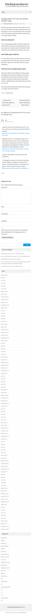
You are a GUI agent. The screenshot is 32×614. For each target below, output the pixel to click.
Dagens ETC (4, 543)
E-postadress (4, 214)
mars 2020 (3, 485)
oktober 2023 (4, 368)
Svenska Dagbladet (5, 587)
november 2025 (5, 299)
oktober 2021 (4, 433)
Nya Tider (3, 570)
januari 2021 (4, 458)
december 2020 (5, 460)
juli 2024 (3, 343)
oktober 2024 (4, 335)
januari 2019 (4, 523)
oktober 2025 (4, 302)
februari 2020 (4, 488)
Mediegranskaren (16, 4)
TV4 (2, 595)
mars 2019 (3, 518)
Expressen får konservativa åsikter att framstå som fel (8, 103)
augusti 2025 (4, 307)
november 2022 (5, 398)
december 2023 (5, 362)
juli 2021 (3, 441)
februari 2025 (4, 324)
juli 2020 (3, 474)
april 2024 (3, 351)
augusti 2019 (4, 504)
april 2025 (3, 318)
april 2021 (3, 450)
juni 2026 (3, 280)
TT (1, 592)
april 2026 (3, 285)
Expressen (3, 551)
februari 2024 (4, 357)
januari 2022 (4, 425)
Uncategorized (4, 597)
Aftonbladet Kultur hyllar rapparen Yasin (11, 259)
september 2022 (5, 403)
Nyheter (3, 573)
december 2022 (5, 395)
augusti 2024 (4, 340)
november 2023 (5, 365)
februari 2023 (4, 389)
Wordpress (24, 612)
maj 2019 (3, 512)
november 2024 (5, 332)
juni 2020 (3, 477)
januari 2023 (4, 392)
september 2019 (5, 501)
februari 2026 (4, 291)
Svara (2, 173)
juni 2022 (3, 411)
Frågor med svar (5, 554)
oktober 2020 (4, 466)
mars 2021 (3, 452)
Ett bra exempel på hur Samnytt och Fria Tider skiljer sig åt (15, 256)
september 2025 (5, 305)
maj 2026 (3, 283)
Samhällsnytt (4, 581)
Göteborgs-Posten (5, 562)
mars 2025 (3, 321)
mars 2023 (3, 387)
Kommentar (4, 187)
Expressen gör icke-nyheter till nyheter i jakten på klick (24, 103)
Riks (2, 578)
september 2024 (5, 337)
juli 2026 (3, 277)
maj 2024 (3, 348)
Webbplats (4, 221)
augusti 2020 (4, 471)
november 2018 (5, 529)
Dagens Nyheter (5, 546)
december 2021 (5, 428)
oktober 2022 (4, 400)
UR (1, 600)
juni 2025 (3, 313)
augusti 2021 (4, 439)
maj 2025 (3, 316)
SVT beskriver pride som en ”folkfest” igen (11, 266)
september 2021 (5, 436)
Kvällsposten (4, 565)
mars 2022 (3, 419)
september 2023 (5, 370)
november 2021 (5, 430)
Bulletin (3, 540)
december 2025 (5, 296)
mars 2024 (3, 354)
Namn (2, 206)
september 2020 (5, 469)
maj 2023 (3, 381)
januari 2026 (4, 294)
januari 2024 (4, 359)
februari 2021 (4, 455)
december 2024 (5, 329)
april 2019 (3, 515)
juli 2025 (3, 310)
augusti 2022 (4, 406)
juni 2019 (3, 510)
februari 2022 (4, 422)
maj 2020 (3, 480)
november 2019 (5, 496)
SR (1, 584)
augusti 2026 (4, 275)
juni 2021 (3, 444)
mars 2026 (3, 288)
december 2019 (5, 493)
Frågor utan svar (5, 556)
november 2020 (5, 463)
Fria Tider (3, 559)
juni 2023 (3, 378)
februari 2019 (4, 521)
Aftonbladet (4, 537)
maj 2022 (3, 414)
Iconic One (7, 612)
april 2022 (3, 417)
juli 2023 (3, 376)
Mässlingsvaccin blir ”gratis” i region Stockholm (12, 253)
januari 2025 (4, 327)
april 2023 (3, 384)
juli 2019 (3, 507)
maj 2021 (3, 447)
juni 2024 (3, 346)
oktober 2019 (4, 499)
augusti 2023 (4, 373)
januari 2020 (4, 490)
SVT (2, 589)
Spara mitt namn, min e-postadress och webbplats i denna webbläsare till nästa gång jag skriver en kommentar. (14, 232)
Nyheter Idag (9, 92)
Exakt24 (3, 548)
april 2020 (3, 482)
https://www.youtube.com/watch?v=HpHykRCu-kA (15, 168)
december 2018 (5, 526)
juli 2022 (3, 409)
